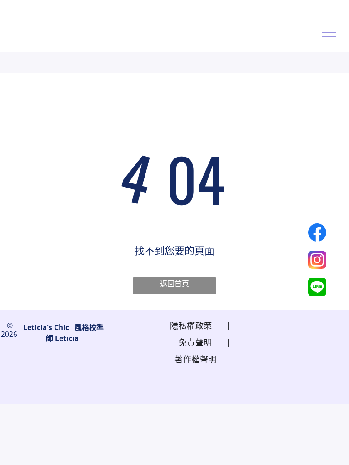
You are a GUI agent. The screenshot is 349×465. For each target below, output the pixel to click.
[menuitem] (193, 325)
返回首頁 (174, 283)
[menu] (329, 36)
